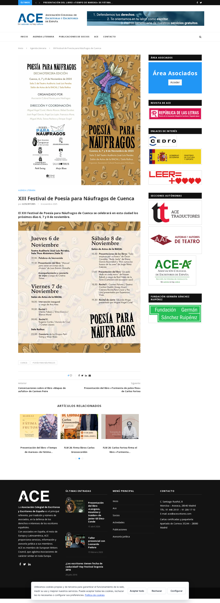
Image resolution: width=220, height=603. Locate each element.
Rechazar (157, 590)
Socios (116, 515)
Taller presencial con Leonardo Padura (96, 542)
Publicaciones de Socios (74, 36)
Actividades (118, 522)
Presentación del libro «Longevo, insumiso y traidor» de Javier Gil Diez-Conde (96, 512)
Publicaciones (120, 529)
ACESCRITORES (28, 204)
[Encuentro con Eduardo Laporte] (92, 426)
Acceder (175, 82)
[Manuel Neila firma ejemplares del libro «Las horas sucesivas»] (52, 426)
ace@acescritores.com (179, 513)
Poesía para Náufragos (44, 363)
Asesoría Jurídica (121, 536)
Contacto (109, 36)
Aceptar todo (137, 590)
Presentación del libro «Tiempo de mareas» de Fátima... (78, 2)
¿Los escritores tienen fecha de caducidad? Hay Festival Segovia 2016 (84, 566)
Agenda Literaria (43, 36)
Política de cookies (95, 595)
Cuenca (23, 363)
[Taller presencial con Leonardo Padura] (75, 541)
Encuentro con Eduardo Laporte (92, 447)
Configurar (177, 590)
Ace (96, 36)
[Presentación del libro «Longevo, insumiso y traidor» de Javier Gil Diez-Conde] (75, 506)
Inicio (24, 36)
